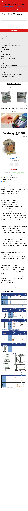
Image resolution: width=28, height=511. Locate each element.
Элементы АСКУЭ (6, 36)
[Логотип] (14, 14)
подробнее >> (23, 105)
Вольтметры (4, 40)
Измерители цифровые (8, 67)
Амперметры (5, 38)
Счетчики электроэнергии (8, 34)
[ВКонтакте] (1, 181)
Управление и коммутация (9, 65)
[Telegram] (4, 181)
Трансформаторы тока (7, 43)
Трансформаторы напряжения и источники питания (13, 46)
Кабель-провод (5, 54)
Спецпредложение (6, 78)
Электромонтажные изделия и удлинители (13, 72)
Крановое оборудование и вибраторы (12, 74)
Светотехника (5, 69)
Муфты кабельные (6, 56)
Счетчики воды (5, 49)
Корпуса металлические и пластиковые (12, 61)
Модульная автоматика (7, 63)
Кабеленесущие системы (8, 58)
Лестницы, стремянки (7, 76)
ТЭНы (2, 52)
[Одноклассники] (3, 181)
